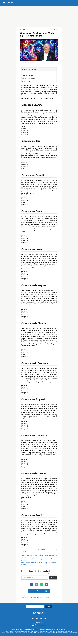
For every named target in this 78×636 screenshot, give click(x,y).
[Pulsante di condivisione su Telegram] (46, 584)
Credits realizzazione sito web (59, 629)
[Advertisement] (39, 16)
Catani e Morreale (27, 629)
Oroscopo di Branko (44, 597)
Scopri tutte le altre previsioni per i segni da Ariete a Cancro (39, 556)
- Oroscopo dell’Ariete (28, 73)
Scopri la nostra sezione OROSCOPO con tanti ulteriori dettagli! (39, 551)
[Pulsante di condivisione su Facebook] (31, 584)
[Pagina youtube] (45, 619)
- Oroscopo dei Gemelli (28, 78)
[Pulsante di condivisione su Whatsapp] (41, 584)
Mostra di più (26, 81)
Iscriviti (53, 577)
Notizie (22, 29)
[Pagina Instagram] (37, 619)
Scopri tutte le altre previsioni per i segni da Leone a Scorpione (39, 560)
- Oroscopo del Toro (27, 75)
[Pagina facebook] (33, 619)
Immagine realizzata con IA (27, 62)
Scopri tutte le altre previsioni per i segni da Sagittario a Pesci (39, 563)
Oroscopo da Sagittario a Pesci (32, 597)
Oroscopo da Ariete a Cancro (37, 596)
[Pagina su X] (41, 619)
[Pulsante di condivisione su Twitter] (36, 584)
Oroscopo (28, 596)
